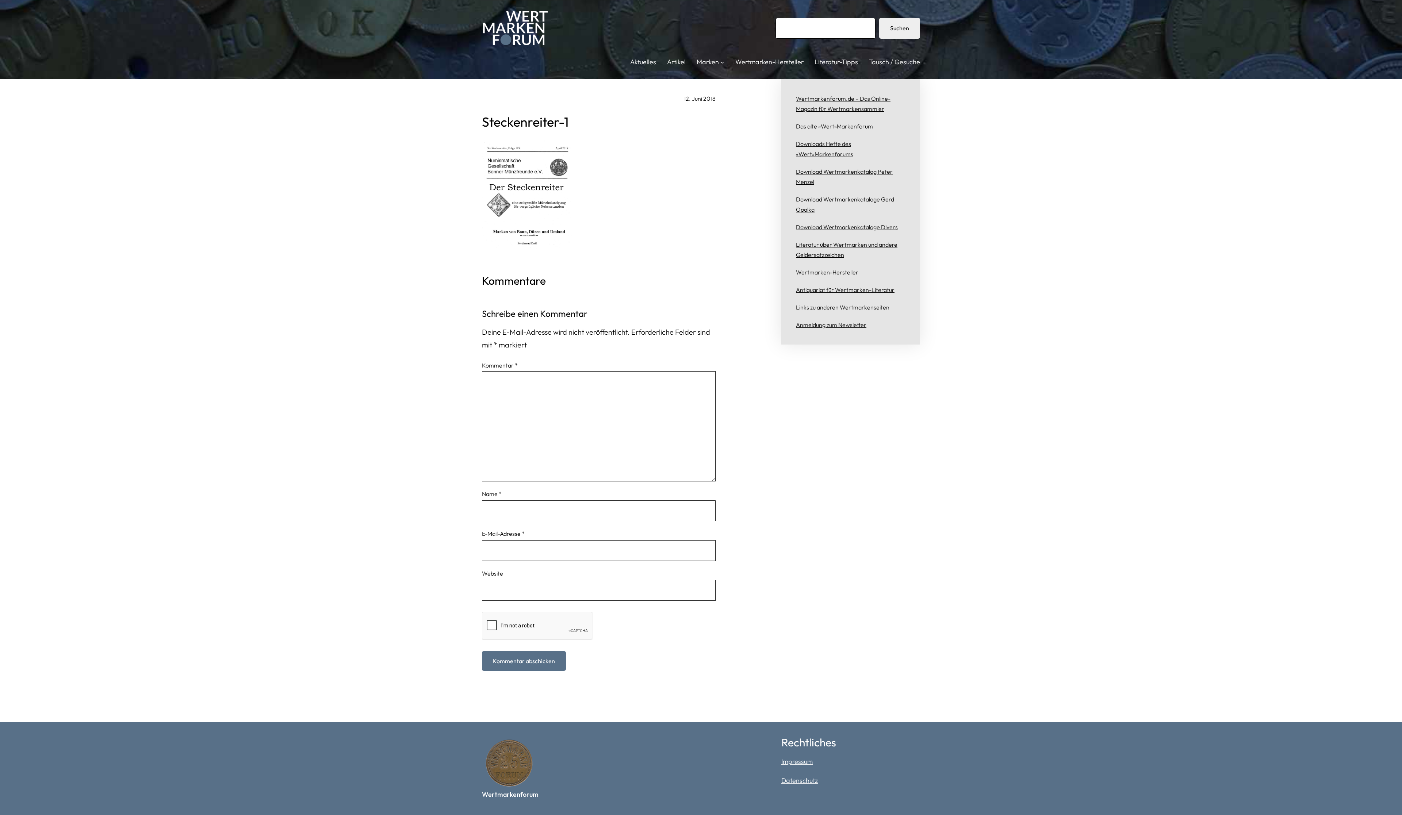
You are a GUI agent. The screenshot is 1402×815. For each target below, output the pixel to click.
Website (492, 573)
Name (492, 493)
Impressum (797, 761)
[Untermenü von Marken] (722, 62)
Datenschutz (799, 780)
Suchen (899, 28)
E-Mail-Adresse (503, 533)
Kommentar (500, 365)
